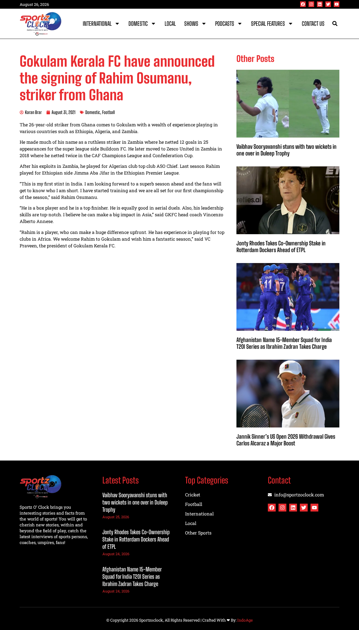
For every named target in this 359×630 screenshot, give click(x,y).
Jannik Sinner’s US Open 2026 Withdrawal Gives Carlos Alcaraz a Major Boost (285, 440)
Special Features (268, 23)
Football (108, 112)
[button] (334, 23)
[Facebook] (303, 4)
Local (170, 23)
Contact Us (313, 23)
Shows (191, 23)
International (97, 23)
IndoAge (245, 620)
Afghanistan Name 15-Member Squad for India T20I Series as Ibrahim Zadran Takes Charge (284, 343)
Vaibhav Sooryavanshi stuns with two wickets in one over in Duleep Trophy (286, 150)
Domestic (138, 23)
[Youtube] (336, 4)
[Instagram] (311, 4)
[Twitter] (328, 4)
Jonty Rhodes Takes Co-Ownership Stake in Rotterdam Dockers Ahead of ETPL (281, 246)
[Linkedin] (320, 4)
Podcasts (224, 23)
